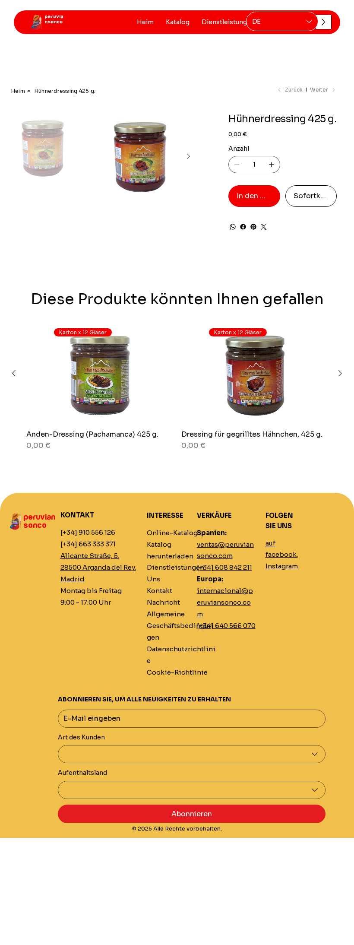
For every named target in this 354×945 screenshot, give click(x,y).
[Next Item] (188, 157)
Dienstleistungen (175, 567)
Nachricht (163, 602)
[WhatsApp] (232, 226)
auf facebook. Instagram (282, 555)
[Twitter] (263, 226)
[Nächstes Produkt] (340, 373)
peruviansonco (53, 19)
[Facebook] (243, 226)
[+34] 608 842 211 (224, 567)
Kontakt (159, 591)
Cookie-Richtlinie (177, 672)
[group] (177, 392)
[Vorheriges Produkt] (14, 373)
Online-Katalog (172, 533)
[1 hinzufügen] (271, 164)
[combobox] (191, 754)
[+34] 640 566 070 (226, 626)
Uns (153, 579)
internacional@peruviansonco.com (225, 602)
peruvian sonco (39, 521)
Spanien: (212, 533)
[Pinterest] (253, 226)
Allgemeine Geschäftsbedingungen (180, 625)
